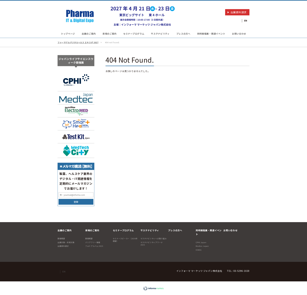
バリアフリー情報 (92, 242)
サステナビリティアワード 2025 (152, 243)
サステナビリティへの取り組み (154, 238)
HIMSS (198, 250)
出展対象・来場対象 (66, 242)
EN (245, 20)
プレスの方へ (183, 33)
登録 (76, 201)
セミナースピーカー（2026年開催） (125, 239)
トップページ (68, 33)
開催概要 (61, 238)
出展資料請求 (239, 12)
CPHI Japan (201, 242)
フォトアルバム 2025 (94, 246)
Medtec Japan (202, 246)
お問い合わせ (239, 33)
